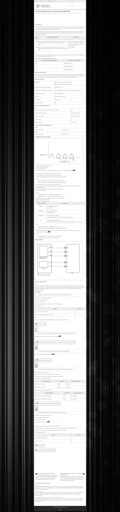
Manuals (36, 1)
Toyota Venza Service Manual (40, 13)
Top (45, 1)
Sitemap (49, 1)
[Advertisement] (60, 19)
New (41, 1)
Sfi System (55, 13)
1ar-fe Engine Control (49, 13)
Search (54, 1)
